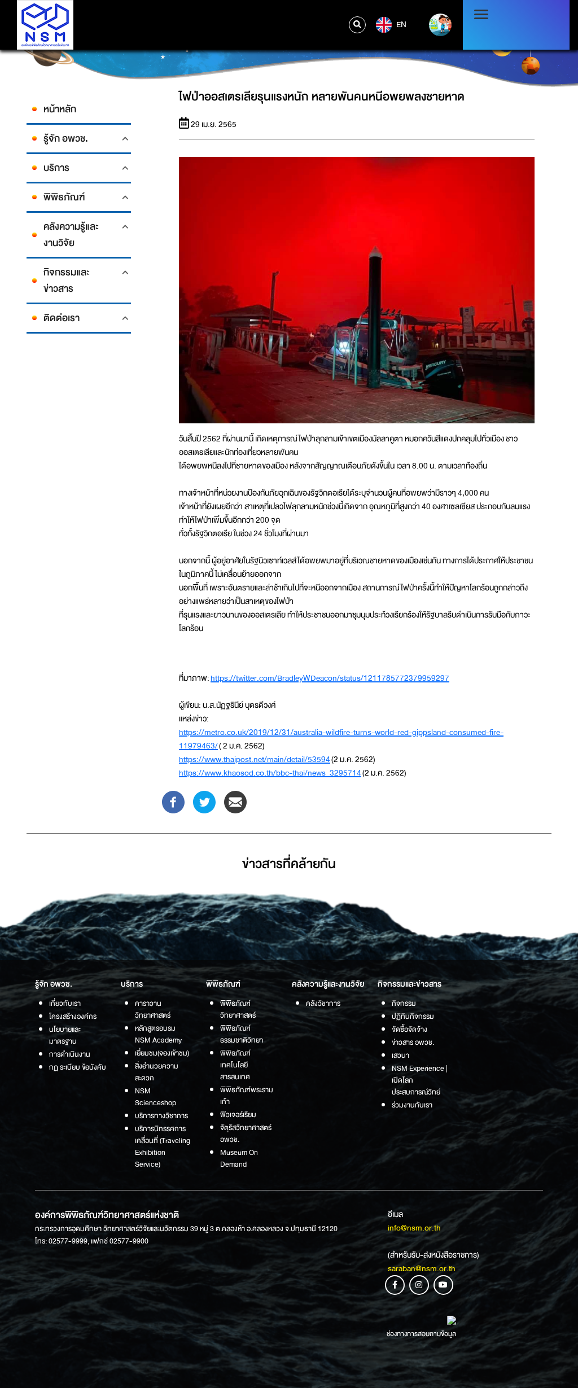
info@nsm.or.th (414, 1227)
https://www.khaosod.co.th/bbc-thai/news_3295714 (270, 773)
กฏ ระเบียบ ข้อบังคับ (77, 1067)
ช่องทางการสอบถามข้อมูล (421, 1333)
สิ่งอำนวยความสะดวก (156, 1072)
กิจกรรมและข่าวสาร (66, 280)
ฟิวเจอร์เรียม (238, 1114)
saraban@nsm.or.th (422, 1268)
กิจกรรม (404, 1003)
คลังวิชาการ (323, 1003)
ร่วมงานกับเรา (412, 1105)
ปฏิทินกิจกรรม (413, 1016)
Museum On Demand (239, 1158)
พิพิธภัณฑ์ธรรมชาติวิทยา (241, 1034)
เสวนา (400, 1055)
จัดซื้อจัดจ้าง (409, 1029)
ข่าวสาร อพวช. (413, 1042)
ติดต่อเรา (61, 318)
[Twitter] (204, 801)
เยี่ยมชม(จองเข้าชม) (162, 1053)
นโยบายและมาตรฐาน (65, 1035)
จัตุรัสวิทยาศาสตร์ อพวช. (246, 1133)
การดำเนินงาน (69, 1054)
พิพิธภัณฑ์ (64, 197)
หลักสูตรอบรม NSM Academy (158, 1034)
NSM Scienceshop (155, 1097)
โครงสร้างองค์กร (73, 1016)
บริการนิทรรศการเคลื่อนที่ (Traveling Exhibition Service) (162, 1146)
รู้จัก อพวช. (65, 138)
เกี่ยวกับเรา (65, 1003)
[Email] (235, 801)
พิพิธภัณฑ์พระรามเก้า (246, 1095)
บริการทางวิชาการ (161, 1116)
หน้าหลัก (59, 109)
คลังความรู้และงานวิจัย (71, 234)
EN (400, 24)
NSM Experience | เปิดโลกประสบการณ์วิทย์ (420, 1080)
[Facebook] (173, 801)
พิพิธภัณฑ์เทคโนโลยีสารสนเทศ (235, 1065)
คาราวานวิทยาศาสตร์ (152, 1009)
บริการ (56, 168)
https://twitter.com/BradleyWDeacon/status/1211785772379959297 (330, 678)
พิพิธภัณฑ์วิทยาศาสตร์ (238, 1009)
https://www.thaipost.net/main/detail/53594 (254, 759)
